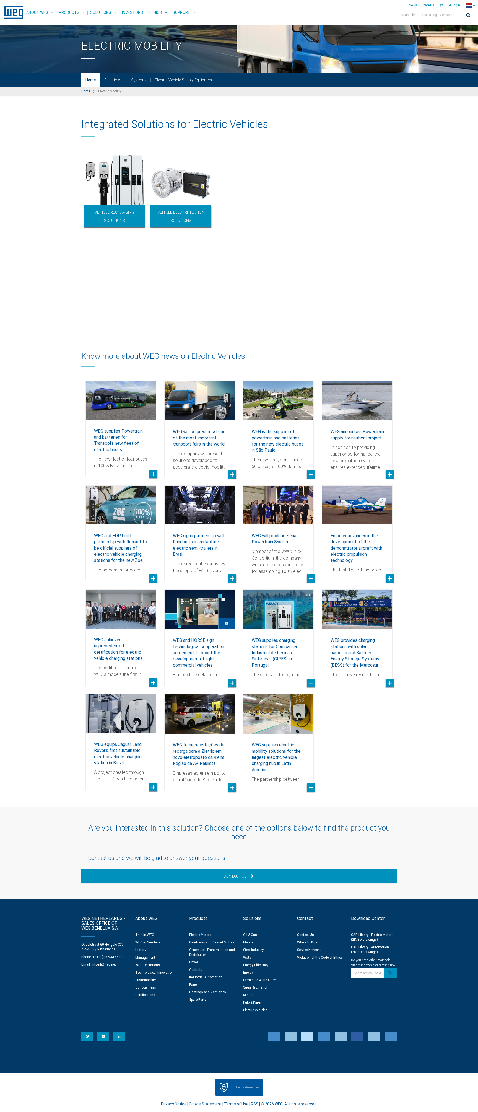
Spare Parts (197, 1000)
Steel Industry (253, 950)
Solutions (100, 12)
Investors (132, 12)
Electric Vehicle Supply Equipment (184, 80)
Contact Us (235, 876)
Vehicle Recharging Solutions (114, 216)
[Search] (468, 15)
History (140, 950)
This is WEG (144, 935)
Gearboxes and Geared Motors (212, 942)
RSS (254, 1104)
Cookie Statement (205, 1104)
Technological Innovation (154, 972)
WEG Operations (147, 965)
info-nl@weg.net (104, 964)
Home (90, 80)
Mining (248, 995)
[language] (470, 5)
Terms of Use (236, 1104)
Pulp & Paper (252, 1002)
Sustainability (145, 980)
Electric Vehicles (255, 1010)
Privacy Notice (173, 1104)
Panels (194, 985)
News (413, 5)
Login (455, 5)
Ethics (155, 12)
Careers (428, 5)
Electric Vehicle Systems (125, 80)
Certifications (145, 995)
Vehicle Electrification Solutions (180, 216)
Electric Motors (200, 935)
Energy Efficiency (255, 965)
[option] (114, 190)
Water (247, 958)
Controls (195, 970)
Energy (248, 972)
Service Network (309, 950)
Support (181, 12)
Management (145, 958)
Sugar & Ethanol (255, 987)
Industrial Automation (205, 977)
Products (69, 12)
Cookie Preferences (244, 1087)
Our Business (145, 987)
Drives (194, 962)
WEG (12, 12)
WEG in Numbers (147, 942)
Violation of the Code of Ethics (320, 958)
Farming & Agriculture (259, 980)
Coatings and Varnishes (207, 992)
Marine (248, 942)
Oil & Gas (250, 935)
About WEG (37, 12)
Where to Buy (307, 942)
